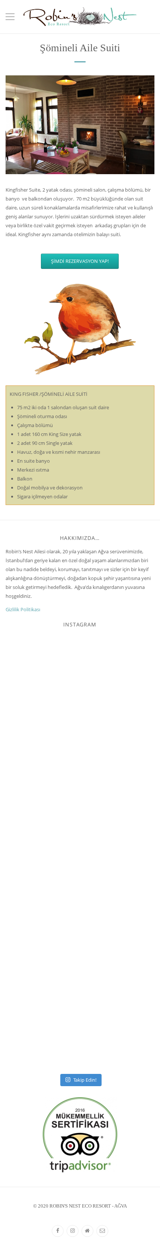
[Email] (102, 1231)
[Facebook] (58, 1231)
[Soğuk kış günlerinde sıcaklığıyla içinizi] (80, 853)
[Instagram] (73, 1231)
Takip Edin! (84, 1080)
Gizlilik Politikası (23, 609)
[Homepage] (87, 1231)
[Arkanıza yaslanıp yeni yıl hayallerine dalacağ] (80, 997)
